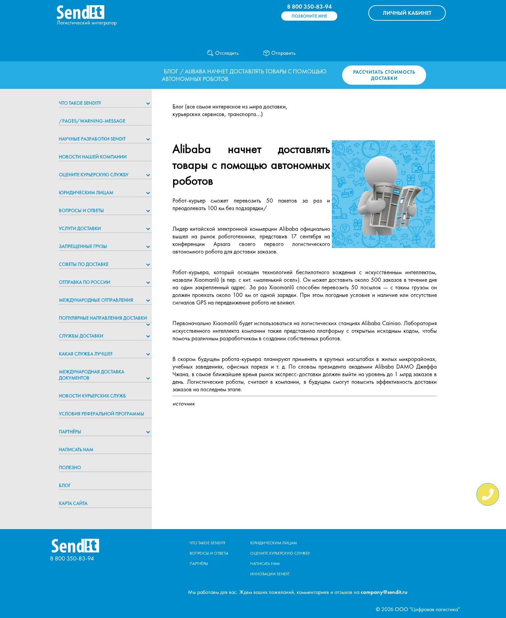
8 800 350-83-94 (309, 6)
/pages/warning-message (92, 121)
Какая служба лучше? (86, 354)
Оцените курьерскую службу (93, 175)
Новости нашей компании (93, 157)
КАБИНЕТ (407, 13)
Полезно (70, 467)
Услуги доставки (80, 228)
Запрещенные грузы (83, 246)
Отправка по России (84, 282)
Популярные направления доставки (103, 318)
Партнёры (70, 432)
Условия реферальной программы (101, 414)
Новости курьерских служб (92, 396)
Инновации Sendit (269, 574)
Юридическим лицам (86, 192)
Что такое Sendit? (80, 103)
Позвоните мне (309, 16)
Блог (171, 71)
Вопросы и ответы (81, 210)
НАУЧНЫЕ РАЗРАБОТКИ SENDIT (92, 139)
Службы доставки (81, 336)
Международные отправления (96, 300)
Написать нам (76, 449)
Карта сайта (73, 503)
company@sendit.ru (384, 592)
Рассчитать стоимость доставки (384, 75)
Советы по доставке (83, 264)
